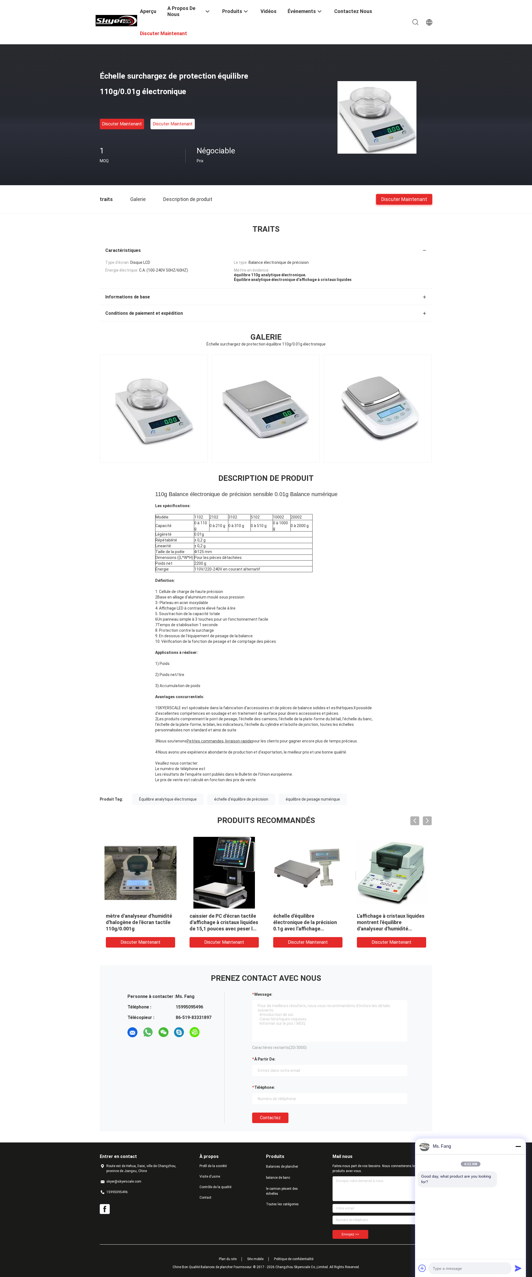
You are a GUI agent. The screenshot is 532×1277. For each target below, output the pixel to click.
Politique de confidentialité (293, 1259)
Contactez (270, 1117)
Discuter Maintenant (122, 124)
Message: (263, 994)
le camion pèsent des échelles (282, 1191)
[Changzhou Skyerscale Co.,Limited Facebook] (105, 1209)
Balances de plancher (282, 1166)
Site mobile (255, 1259)
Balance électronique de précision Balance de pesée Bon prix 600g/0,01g (388, 922)
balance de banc (278, 1178)
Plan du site (228, 1259)
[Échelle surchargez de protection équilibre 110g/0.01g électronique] (376, 117)
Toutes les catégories (282, 1204)
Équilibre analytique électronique (168, 799)
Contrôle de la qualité (215, 1187)
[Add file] (422, 1268)
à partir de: (264, 1059)
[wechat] (163, 1032)
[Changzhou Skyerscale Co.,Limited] (116, 20)
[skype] (179, 1032)
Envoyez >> (350, 1234)
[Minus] (518, 1146)
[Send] (518, 1268)
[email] (132, 1032)
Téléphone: (264, 1087)
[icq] (195, 1032)
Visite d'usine (210, 1176)
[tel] (210, 1032)
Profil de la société (213, 1166)
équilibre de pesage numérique (313, 799)
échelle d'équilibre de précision (241, 799)
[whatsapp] (148, 1032)
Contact (205, 1197)
